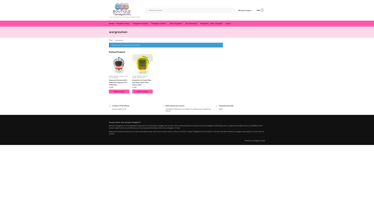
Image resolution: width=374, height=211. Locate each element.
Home (111, 40)
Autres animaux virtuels (116, 76)
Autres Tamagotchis (138, 77)
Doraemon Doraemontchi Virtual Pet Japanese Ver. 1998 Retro (118, 82)
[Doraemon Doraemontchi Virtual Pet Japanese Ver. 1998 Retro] (119, 64)
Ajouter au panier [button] (119, 91)
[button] (260, 10)
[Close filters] (223, 44)
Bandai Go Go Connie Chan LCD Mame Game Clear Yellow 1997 (141, 82)
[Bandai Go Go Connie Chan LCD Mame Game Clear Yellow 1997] (142, 64)
